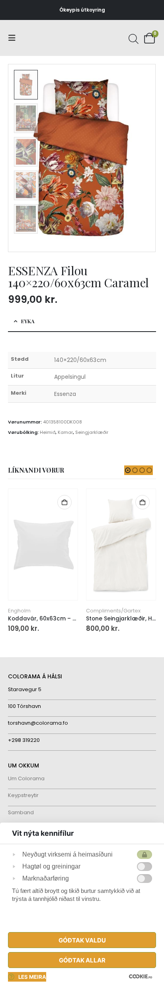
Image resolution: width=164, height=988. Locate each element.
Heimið (47, 432)
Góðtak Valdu (82, 940)
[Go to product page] (43, 545)
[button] (14, 38)
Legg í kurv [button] (64, 502)
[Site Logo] (38, 38)
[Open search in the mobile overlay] (133, 38)
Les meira (32, 977)
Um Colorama (26, 778)
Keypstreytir (23, 795)
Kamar (65, 432)
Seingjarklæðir (91, 432)
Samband (21, 812)
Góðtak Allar (82, 960)
